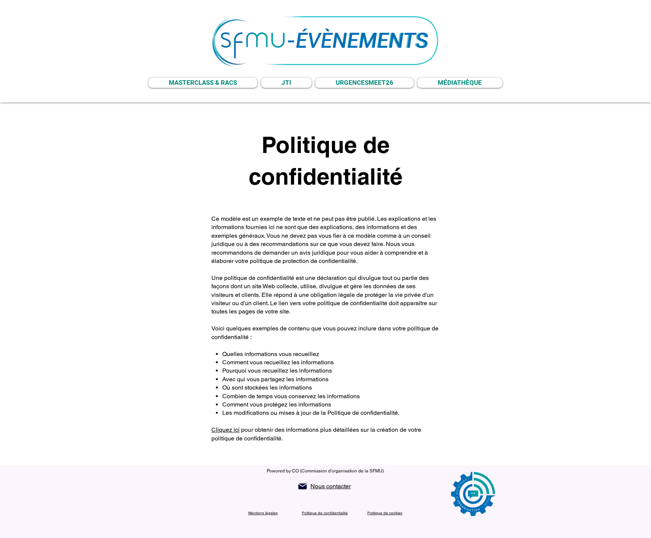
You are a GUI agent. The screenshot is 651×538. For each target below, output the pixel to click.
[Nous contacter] (302, 486)
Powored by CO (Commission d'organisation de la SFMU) (325, 471)
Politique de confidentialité (325, 512)
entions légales (264, 512)
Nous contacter (330, 486)
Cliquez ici (225, 429)
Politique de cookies (384, 512)
